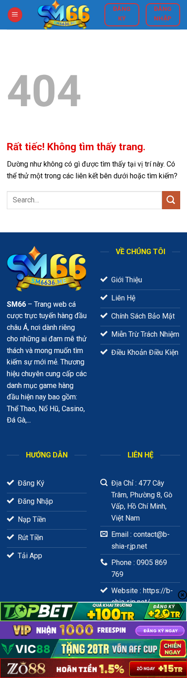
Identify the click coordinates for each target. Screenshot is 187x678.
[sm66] (64, 14)
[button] (15, 14)
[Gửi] (171, 200)
